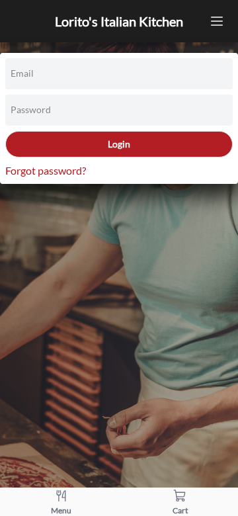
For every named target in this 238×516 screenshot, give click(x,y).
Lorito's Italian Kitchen (119, 21)
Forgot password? (45, 170)
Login (119, 144)
